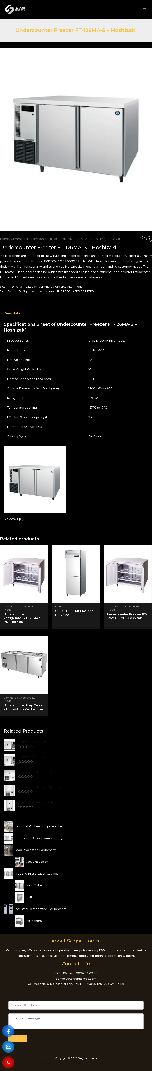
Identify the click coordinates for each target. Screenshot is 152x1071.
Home (4, 239)
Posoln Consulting (99, 1062)
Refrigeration (27, 291)
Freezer (12, 291)
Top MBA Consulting (72, 1062)
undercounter (46, 291)
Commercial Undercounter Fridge (34, 239)
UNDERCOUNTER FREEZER (75, 291)
